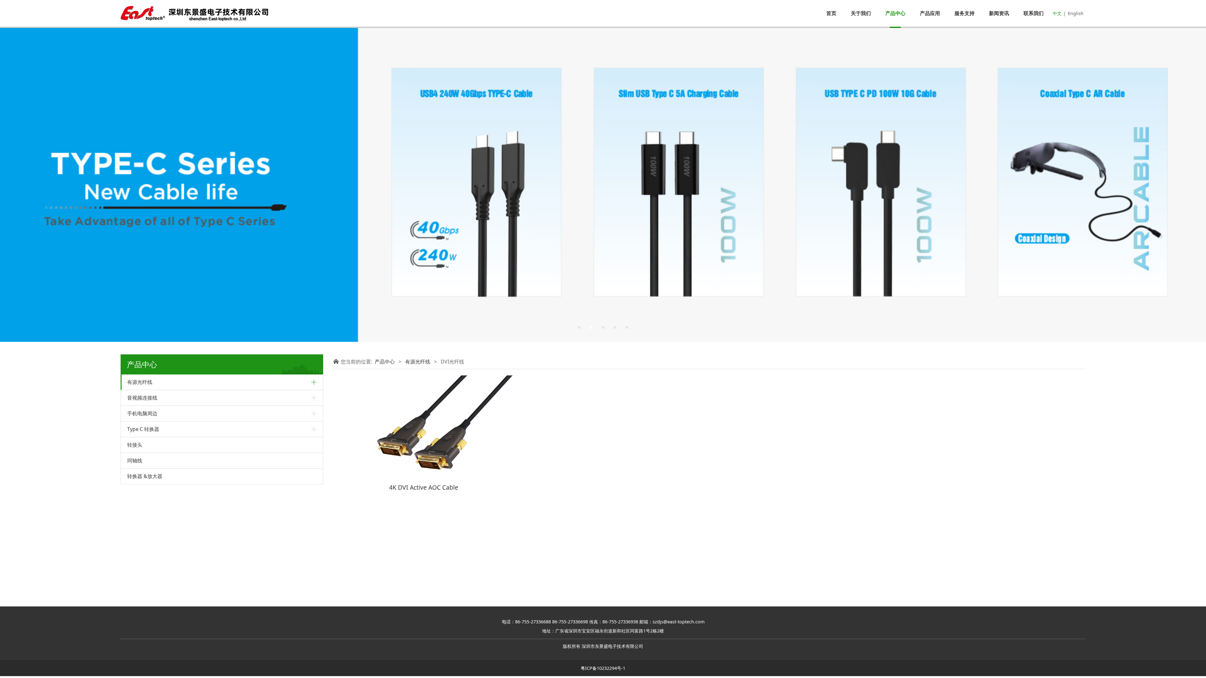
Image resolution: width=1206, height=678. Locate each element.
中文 (1057, 13)
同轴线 (134, 460)
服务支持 (964, 13)
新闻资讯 (999, 13)
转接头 (134, 444)
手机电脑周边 (142, 413)
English (1076, 13)
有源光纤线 (139, 382)
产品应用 (930, 13)
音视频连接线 (142, 397)
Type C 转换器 (143, 429)
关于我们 (861, 13)
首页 (831, 13)
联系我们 (1034, 13)
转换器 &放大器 (144, 476)
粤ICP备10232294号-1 (603, 668)
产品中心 (895, 13)
